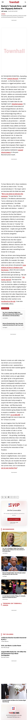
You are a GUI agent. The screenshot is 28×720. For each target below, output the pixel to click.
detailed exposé (17, 104)
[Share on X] (2, 497)
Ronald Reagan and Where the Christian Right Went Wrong (14, 701)
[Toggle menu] (2, 2)
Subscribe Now (14, 522)
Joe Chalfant (5, 553)
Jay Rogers (4, 576)
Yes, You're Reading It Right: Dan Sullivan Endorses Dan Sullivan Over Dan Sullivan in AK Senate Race (13, 549)
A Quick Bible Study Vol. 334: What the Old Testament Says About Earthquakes (13, 653)
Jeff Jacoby (4, 11)
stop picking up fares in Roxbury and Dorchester (13, 267)
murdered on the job (8, 301)
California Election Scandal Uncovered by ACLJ (13, 639)
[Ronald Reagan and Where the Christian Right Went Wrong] (14, 691)
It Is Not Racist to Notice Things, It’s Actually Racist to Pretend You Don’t (13, 596)
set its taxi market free (9, 468)
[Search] (25, 2)
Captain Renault (12, 78)
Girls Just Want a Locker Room (11, 646)
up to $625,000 (15, 415)
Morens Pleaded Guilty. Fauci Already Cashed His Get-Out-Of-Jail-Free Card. (13, 573)
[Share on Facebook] (8, 497)
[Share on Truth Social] (5, 497)
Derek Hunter (5, 599)
